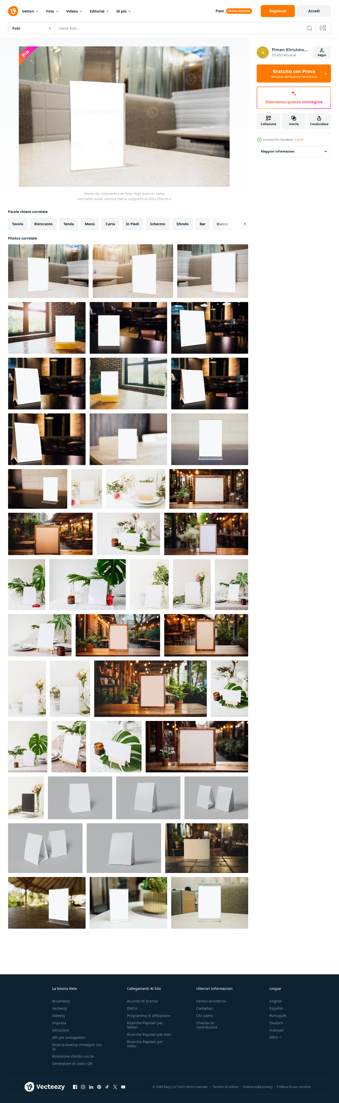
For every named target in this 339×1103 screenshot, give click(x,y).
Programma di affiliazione (148, 1015)
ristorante (43, 224)
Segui (322, 55)
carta (110, 224)
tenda (68, 224)
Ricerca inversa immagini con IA (77, 1046)
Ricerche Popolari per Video (145, 1043)
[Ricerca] (310, 28)
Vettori (28, 11)
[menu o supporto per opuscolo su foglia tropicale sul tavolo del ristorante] (229, 688)
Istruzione (60, 1030)
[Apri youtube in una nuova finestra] (123, 1087)
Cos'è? (299, 139)
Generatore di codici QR (72, 1063)
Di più (121, 11)
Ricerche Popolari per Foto (149, 1034)
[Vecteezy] (13, 11)
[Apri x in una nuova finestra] (115, 1087)
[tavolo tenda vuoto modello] (80, 797)
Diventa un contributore (206, 1025)
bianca (222, 224)
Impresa (59, 1022)
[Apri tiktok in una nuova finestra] (107, 1087)
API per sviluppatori (69, 1037)
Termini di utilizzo (226, 1086)
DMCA (132, 1008)
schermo (157, 224)
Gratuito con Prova (294, 73)
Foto (50, 11)
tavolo (17, 224)
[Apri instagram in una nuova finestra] (83, 1087)
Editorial (97, 11)
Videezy (58, 1015)
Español (276, 1008)
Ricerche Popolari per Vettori (145, 1025)
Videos (72, 11)
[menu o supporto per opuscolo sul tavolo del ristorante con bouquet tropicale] (26, 584)
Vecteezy (59, 1008)
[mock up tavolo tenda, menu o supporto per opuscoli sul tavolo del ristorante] (149, 584)
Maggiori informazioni (278, 151)
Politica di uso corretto (294, 1086)
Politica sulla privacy (258, 1086)
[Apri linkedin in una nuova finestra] (91, 1087)
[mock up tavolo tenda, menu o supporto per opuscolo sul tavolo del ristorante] (86, 489)
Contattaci (204, 1008)
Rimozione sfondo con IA (73, 1056)
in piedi (132, 224)
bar (203, 224)
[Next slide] (241, 224)
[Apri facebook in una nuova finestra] (75, 1087)
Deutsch (276, 1022)
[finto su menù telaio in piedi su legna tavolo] (47, 903)
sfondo (182, 224)
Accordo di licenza (142, 1001)
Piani (220, 11)
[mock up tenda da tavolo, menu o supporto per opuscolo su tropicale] (128, 534)
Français (276, 1030)
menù (90, 224)
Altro (273, 1037)
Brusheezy (61, 1001)
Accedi (314, 11)
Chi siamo (204, 1015)
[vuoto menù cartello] (128, 903)
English (275, 1001)
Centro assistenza (211, 1001)
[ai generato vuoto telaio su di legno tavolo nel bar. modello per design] (206, 848)
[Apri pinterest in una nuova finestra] (99, 1087)
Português (278, 1015)
